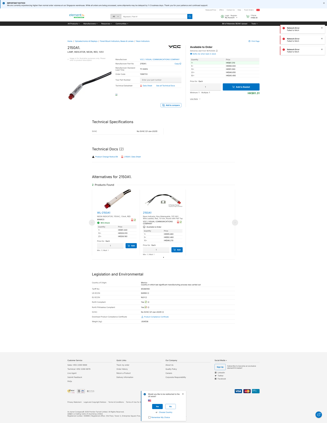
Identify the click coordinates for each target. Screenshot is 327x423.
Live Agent (72, 373)
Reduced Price (211, 10)
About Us (169, 365)
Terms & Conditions (116, 402)
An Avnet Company (75, 412)
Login (227, 15)
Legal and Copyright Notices (95, 402)
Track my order (122, 365)
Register (234, 15)
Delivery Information (124, 377)
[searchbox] (154, 16)
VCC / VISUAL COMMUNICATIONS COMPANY (160, 59)
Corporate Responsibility (176, 377)
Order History (122, 369)
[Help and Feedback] (319, 414)
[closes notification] (324, 3)
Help (239, 10)
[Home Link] (76, 16)
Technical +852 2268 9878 (78, 369)
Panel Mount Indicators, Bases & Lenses (116, 41)
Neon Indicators (142, 41)
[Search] (189, 16)
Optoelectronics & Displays (86, 41)
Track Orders (249, 10)
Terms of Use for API (134, 402)
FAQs (69, 381)
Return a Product (123, 373)
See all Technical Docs (165, 85)
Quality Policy (171, 369)
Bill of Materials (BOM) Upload (234, 23)
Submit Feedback (74, 377)
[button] (73, 23)
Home (69, 41)
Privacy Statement (74, 402)
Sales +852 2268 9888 (77, 365)
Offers (221, 10)
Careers (169, 373)
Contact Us (231, 10)
